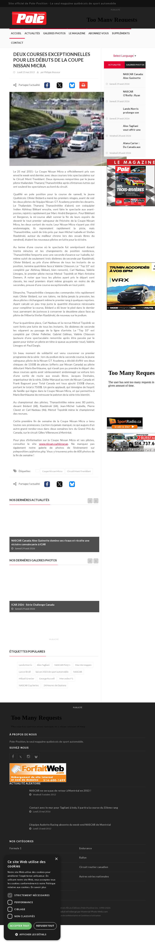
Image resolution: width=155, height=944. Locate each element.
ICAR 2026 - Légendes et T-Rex (29, 604)
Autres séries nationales (94, 876)
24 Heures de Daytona (55, 685)
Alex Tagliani (43, 665)
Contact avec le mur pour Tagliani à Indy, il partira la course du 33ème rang (73, 807)
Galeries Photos (54, 33)
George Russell (47, 678)
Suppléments (121, 33)
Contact (17, 42)
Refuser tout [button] (45, 925)
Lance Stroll (25, 671)
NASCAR (77, 671)
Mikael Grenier (26, 678)
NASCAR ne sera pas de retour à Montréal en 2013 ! (60, 790)
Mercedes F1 (66, 678)
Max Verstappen (83, 665)
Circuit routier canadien (93, 867)
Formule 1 (15, 848)
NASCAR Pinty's (62, 665)
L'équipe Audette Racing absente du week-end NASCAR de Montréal (70, 824)
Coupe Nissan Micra (52, 471)
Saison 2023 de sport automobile (52, 671)
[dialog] (32, 897)
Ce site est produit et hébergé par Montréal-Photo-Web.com (77, 911)
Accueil (16, 33)
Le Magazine (77, 33)
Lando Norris (25, 665)
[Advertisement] (78, 627)
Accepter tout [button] (19, 925)
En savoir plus (38, 887)
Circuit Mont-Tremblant (79, 471)
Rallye (83, 857)
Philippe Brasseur (52, 72)
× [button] (56, 859)
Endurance (85, 848)
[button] (32, 934)
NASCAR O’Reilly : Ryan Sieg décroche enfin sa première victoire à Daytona (50, 542)
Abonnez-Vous (98, 33)
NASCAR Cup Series (29, 685)
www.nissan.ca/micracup (53, 443)
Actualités (32, 33)
